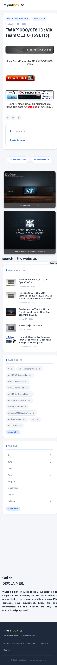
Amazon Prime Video (29, 369)
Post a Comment (18, 140)
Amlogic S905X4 (17, 406)
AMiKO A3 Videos (17, 388)
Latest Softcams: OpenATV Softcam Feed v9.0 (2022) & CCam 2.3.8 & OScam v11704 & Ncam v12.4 (36, 296)
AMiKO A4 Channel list (19, 394)
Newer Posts (19, 160)
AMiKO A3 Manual (17, 381)
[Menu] (38, 5)
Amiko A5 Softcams (19, 400)
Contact (44, 643)
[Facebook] (7, 117)
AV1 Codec (14, 425)
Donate (7, 650)
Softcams (31, 643)
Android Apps (16, 419)
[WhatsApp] (19, 117)
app (35, 419)
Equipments (18, 643)
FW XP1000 (39, 18)
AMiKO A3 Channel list (19, 375)
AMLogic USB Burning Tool (21, 413)
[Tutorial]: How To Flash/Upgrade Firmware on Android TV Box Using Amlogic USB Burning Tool (35, 340)
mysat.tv (14, 5)
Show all (12, 432)
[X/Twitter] (13, 117)
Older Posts (40, 160)
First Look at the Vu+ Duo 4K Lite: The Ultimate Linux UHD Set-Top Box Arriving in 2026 (34, 312)
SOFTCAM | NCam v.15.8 (30, 325)
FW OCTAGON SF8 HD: (17, 18)
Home (6, 643)
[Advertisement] (28, 545)
